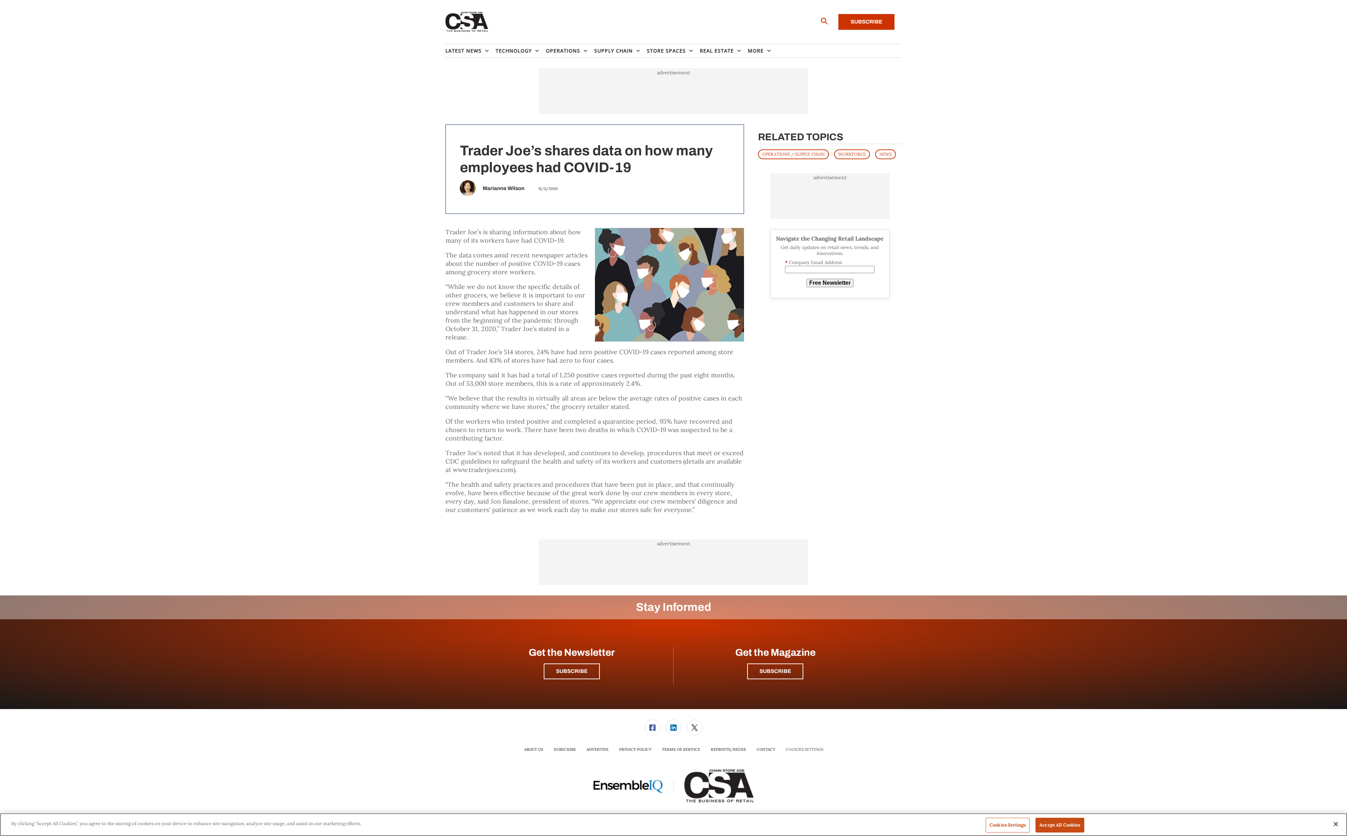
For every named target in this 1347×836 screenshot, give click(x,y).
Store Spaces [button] (666, 50)
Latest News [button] (463, 50)
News (885, 154)
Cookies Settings (804, 749)
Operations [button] (563, 50)
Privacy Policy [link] (635, 749)
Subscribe (866, 22)
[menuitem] (470, 51)
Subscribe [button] (572, 671)
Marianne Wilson (503, 188)
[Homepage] (467, 22)
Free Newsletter (830, 283)
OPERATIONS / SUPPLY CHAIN (793, 154)
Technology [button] (514, 50)
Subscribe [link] (565, 749)
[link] (653, 727)
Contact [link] (766, 749)
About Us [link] (533, 749)
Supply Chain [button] (613, 50)
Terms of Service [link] (681, 749)
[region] (673, 824)
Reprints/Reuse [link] (728, 749)
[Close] (1335, 824)
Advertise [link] (598, 749)
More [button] (756, 50)
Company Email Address (813, 262)
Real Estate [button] (717, 50)
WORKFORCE (852, 154)
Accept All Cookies (1059, 825)
